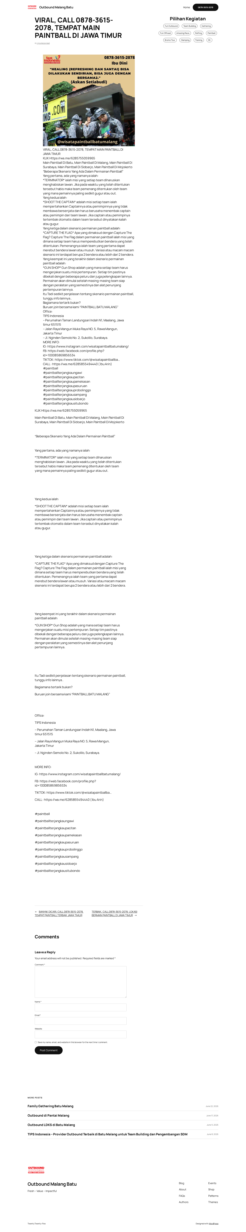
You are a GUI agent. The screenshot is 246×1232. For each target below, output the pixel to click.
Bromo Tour (170, 40)
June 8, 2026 (212, 1134)
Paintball (211, 33)
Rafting (198, 33)
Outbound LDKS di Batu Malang (51, 1125)
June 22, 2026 (212, 1106)
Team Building (189, 26)
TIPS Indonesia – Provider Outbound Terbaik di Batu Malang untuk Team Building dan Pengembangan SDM (107, 1134)
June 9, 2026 (212, 1124)
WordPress (213, 1223)
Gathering (206, 26)
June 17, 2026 (212, 1115)
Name (38, 1001)
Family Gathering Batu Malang (50, 1106)
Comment (40, 964)
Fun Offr (163, 33)
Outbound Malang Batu (56, 7)
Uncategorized (43, 43)
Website (38, 1028)
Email (38, 1015)
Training (198, 40)
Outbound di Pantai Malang (48, 1115)
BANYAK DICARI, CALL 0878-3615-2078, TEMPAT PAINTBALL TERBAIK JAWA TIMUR (59, 913)
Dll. (209, 40)
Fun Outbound (171, 26)
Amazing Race (182, 33)
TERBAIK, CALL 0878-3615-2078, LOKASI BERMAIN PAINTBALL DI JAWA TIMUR (114, 913)
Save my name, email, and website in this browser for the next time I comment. (73, 1042)
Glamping (185, 40)
